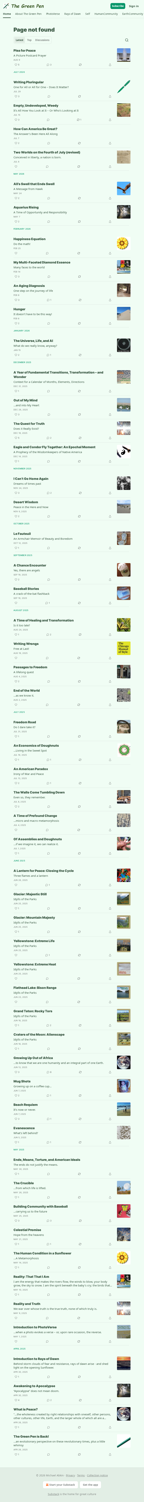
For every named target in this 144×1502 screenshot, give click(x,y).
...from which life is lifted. (30, 1188)
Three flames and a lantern (31, 876)
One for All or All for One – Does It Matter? (41, 87)
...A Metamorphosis (26, 1258)
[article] (72, 57)
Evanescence (24, 1128)
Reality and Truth (27, 1304)
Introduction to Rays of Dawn (36, 1359)
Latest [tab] (19, 40)
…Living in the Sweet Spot (30, 750)
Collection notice (97, 1475)
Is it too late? (22, 625)
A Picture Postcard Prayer (30, 55)
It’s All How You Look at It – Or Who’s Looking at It (46, 110)
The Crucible (24, 1183)
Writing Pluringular (29, 82)
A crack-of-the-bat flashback (32, 593)
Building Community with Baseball (41, 1206)
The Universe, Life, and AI (33, 341)
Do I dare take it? (24, 727)
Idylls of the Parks (25, 899)
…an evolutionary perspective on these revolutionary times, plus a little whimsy (59, 1443)
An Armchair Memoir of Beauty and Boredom (43, 538)
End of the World (27, 690)
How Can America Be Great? (35, 129)
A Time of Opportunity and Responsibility (40, 212)
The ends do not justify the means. (36, 1164)
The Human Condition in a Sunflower (42, 1253)
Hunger (19, 309)
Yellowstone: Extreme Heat (35, 964)
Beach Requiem (26, 1105)
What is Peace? (26, 1409)
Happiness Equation (30, 239)
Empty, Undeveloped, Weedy (36, 105)
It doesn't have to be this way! (33, 314)
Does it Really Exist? (26, 428)
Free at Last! (21, 649)
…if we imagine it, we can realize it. (36, 844)
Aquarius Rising (26, 207)
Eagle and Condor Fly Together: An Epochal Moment (54, 447)
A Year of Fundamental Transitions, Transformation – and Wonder (58, 375)
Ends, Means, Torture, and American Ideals (47, 1160)
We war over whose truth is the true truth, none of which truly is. (55, 1309)
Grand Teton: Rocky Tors (33, 1011)
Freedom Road (25, 722)
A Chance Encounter (30, 565)
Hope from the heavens (29, 1235)
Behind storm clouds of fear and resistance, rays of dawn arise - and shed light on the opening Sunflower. (61, 1365)
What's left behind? (26, 1133)
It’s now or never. (25, 1109)
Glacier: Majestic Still (30, 894)
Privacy (70, 1475)
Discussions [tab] (42, 40)
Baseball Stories (26, 589)
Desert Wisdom (26, 502)
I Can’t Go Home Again (31, 479)
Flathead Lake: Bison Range (35, 988)
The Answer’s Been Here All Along (36, 134)
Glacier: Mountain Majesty (34, 917)
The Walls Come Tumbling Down (39, 792)
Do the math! (22, 244)
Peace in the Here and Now (31, 507)
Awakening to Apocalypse (34, 1386)
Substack (53, 1494)
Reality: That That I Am (31, 1277)
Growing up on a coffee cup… (33, 1086)
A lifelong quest (24, 672)
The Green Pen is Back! (31, 1436)
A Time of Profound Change (35, 816)
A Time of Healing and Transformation (44, 620)
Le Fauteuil (22, 534)
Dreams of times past (27, 483)
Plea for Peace (25, 50)
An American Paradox (31, 769)
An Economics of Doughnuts (36, 745)
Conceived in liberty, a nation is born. (37, 157)
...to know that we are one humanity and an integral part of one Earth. (59, 1063)
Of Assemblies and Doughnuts (38, 839)
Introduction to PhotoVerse (35, 1327)
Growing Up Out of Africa (33, 1058)
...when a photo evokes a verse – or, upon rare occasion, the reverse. (58, 1332)
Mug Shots (22, 1081)
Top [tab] (29, 40)
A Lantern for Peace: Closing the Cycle (44, 871)
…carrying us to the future (30, 1211)
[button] (7, 14)
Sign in (134, 6)
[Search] (126, 40)
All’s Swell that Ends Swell (34, 184)
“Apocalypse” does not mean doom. (36, 1391)
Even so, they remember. (29, 797)
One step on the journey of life (33, 291)
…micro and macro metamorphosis (36, 820)
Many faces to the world (29, 267)
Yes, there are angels (27, 570)
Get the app (90, 1484)
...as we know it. (24, 695)
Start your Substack (62, 1484)
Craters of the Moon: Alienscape (39, 1034)
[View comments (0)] (48, 96)
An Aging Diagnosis (29, 286)
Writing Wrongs (26, 644)
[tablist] (33, 40)
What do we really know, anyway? (35, 346)
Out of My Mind (26, 400)
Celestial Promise (27, 1230)
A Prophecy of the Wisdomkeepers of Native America (48, 452)
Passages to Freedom (30, 667)
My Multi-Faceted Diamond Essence (42, 262)
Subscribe (118, 6)
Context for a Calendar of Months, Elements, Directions (49, 382)
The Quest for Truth (29, 424)
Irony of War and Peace (29, 774)
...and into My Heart (26, 405)
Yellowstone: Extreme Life (34, 941)
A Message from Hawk (28, 189)
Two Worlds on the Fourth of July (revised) (47, 152)
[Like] (16, 166)
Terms (81, 1475)
